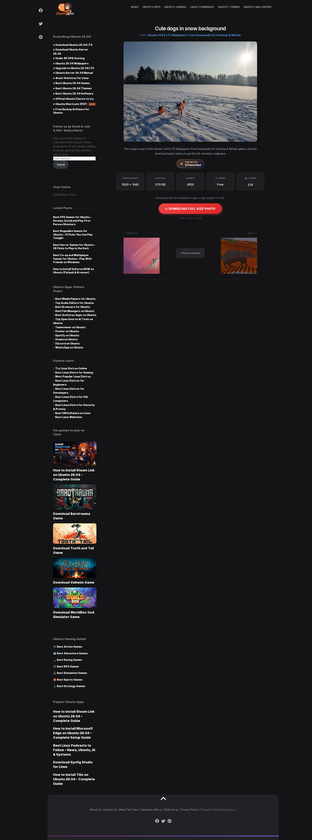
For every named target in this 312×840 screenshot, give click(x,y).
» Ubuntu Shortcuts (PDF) (74, 103)
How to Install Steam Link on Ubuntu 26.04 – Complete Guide (74, 474)
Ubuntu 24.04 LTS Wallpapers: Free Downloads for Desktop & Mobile (194, 35)
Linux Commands (202, 6)
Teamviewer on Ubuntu (70, 327)
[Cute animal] (142, 273)
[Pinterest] (40, 37)
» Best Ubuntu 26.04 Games (71, 83)
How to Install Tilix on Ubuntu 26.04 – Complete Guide (74, 779)
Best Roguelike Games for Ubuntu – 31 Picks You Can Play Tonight (73, 234)
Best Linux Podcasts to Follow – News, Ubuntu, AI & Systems (74, 750)
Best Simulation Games (72, 672)
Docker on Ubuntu (67, 331)
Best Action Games (69, 646)
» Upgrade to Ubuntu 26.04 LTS (73, 68)
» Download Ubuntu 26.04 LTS (72, 44)
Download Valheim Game (73, 582)
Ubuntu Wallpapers (258, 6)
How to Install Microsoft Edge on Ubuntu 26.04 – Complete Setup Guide (73, 733)
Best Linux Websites (68, 417)
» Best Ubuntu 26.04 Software (73, 93)
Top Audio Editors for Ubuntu (74, 302)
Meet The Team (128, 809)
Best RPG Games (68, 666)
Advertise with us (151, 809)
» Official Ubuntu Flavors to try (73, 98)
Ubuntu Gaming (175, 6)
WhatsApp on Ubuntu (69, 347)
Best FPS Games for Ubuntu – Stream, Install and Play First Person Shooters (72, 221)
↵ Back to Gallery (190, 253)
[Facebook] (40, 10)
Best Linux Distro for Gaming (74, 372)
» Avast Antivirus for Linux (71, 78)
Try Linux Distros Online (71, 368)
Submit (61, 164)
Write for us (171, 809)
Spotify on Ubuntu (67, 335)
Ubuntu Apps (151, 6)
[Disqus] (190, 336)
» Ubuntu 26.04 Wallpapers (71, 63)
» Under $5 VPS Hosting (68, 58)
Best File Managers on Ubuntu (74, 311)
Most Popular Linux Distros (73, 376)
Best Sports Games (70, 679)
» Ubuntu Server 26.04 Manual (73, 72)
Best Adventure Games (72, 653)
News (135, 6)
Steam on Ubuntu (66, 339)
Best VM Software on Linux (72, 413)
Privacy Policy (189, 809)
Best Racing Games (69, 659)
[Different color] (239, 273)
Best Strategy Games (71, 686)
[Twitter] (40, 24)
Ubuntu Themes (229, 6)
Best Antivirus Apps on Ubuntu (75, 314)
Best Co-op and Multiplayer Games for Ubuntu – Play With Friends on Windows (72, 259)
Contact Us (110, 809)
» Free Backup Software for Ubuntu (71, 111)
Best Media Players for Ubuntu (75, 298)
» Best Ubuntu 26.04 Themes (72, 88)
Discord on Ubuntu (67, 343)
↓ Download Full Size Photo (190, 208)
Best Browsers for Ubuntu (72, 306)
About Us (95, 809)
